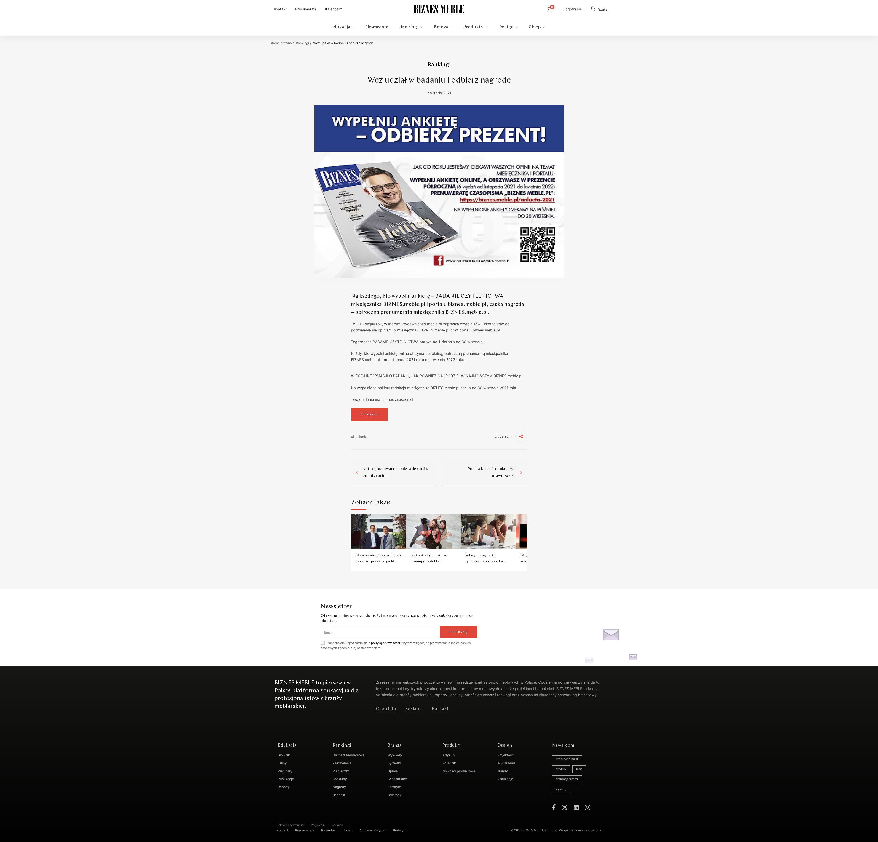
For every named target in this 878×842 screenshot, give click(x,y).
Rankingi (302, 43)
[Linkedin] (576, 807)
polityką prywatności (385, 643)
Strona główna (281, 43)
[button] (386, 709)
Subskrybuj (369, 414)
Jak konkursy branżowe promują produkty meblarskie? (428, 561)
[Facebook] (554, 807)
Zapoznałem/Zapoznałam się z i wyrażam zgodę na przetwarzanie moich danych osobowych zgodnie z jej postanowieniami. (396, 645)
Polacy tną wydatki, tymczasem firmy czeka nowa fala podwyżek (484, 561)
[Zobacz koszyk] (551, 9)
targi (579, 769)
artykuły (561, 769)
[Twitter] (565, 807)
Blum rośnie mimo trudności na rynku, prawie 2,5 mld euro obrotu (378, 561)
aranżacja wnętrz (567, 779)
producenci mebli (567, 759)
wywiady (561, 789)
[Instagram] (587, 807)
